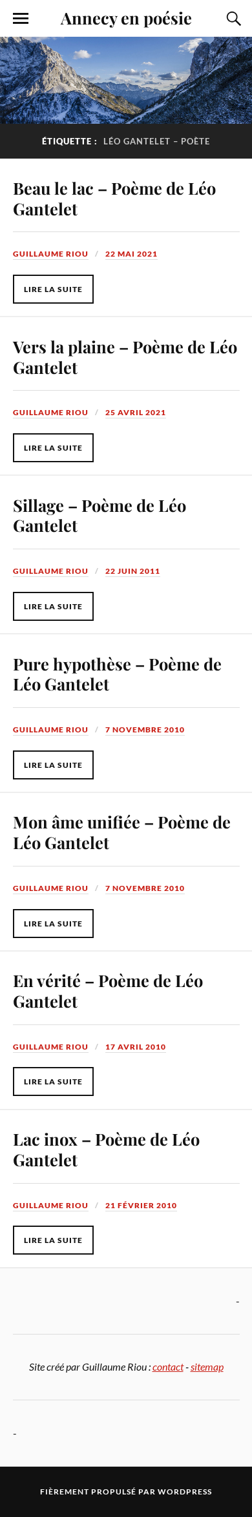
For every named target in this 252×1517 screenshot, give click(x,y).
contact (168, 1366)
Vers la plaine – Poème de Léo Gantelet (125, 356)
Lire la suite (53, 289)
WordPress (185, 1491)
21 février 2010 (141, 1205)
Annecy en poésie (126, 17)
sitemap (207, 1366)
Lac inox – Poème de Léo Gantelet (106, 1149)
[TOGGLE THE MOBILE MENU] (20, 18)
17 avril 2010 (135, 1047)
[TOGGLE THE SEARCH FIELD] (232, 18)
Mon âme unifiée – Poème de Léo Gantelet (122, 831)
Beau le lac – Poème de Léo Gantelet (114, 198)
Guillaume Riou (51, 254)
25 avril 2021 (135, 412)
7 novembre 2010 (145, 729)
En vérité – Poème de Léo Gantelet (108, 990)
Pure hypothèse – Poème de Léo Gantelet (117, 673)
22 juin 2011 (132, 571)
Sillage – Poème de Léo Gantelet (99, 515)
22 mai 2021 (131, 254)
